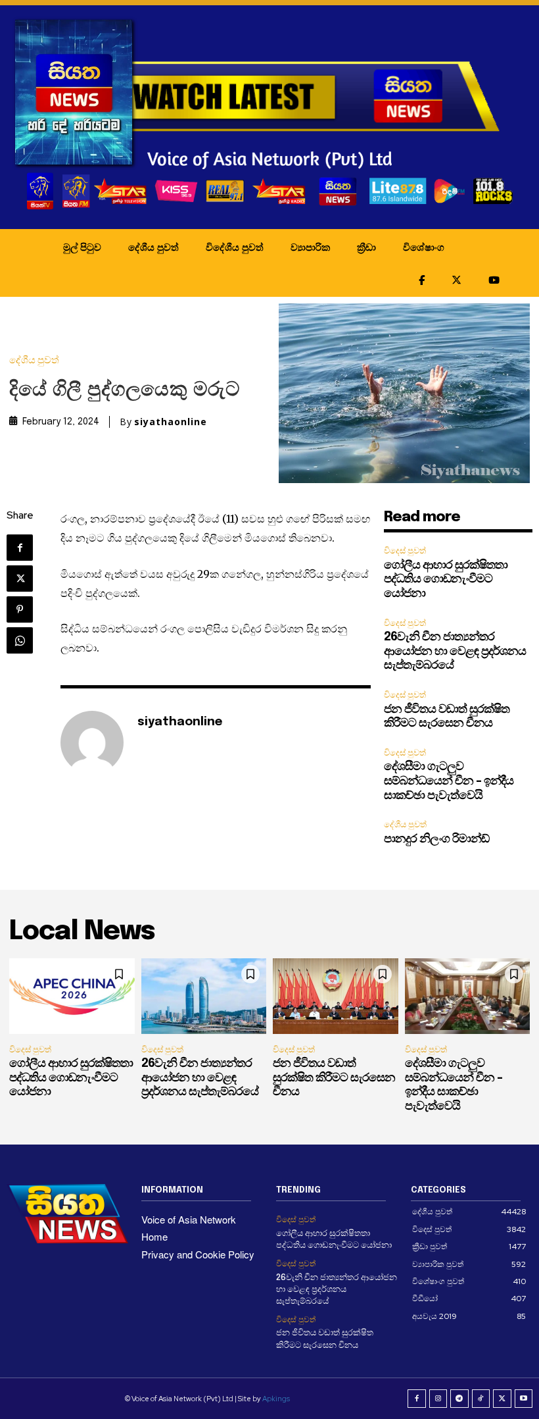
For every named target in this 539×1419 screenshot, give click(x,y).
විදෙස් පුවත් (405, 550)
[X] (20, 578)
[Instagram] (438, 1398)
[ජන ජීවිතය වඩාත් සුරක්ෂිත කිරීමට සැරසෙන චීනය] (335, 995)
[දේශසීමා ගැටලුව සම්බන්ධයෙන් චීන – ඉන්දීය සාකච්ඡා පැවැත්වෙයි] (467, 995)
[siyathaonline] (92, 742)
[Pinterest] (20, 609)
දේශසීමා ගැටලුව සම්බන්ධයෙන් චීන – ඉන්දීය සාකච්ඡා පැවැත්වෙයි (448, 781)
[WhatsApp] (20, 640)
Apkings (276, 1398)
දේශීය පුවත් (153, 247)
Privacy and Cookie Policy (197, 1254)
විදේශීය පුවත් (235, 247)
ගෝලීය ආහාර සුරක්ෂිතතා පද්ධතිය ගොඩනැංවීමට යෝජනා (445, 579)
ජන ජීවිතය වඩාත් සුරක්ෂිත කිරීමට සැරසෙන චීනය (334, 1078)
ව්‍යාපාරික (310, 247)
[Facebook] (20, 547)
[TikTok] (481, 1398)
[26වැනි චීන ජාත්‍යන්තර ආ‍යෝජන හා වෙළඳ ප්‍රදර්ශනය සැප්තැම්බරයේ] (204, 995)
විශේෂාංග (423, 247)
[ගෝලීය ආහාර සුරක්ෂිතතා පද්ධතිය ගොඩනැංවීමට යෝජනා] (72, 995)
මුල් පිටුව (82, 247)
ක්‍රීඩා (366, 247)
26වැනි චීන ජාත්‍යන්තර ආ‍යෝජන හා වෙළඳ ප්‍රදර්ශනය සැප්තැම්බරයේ (455, 651)
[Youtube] (524, 1398)
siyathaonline (170, 422)
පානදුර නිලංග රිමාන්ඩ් (436, 839)
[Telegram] (459, 1398)
